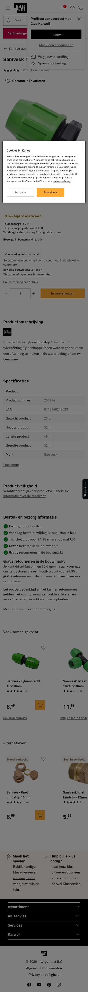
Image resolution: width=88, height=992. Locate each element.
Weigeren (20, 192)
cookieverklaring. (62, 181)
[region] (44, 172)
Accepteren (50, 192)
